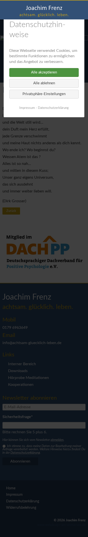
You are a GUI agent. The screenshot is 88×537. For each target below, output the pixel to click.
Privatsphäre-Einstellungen (44, 94)
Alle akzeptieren (44, 72)
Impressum (27, 108)
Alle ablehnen (44, 83)
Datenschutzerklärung (53, 108)
